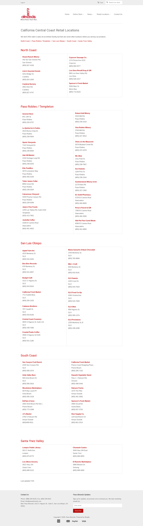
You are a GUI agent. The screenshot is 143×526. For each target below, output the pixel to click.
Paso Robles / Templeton (41, 41)
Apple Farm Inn (28, 251)
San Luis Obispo (58, 41)
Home (67, 14)
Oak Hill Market (28, 155)
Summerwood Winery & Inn (86, 182)
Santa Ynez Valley (85, 41)
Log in (23, 2)
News (89, 14)
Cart (101, 2)
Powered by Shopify (83, 517)
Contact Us (118, 14)
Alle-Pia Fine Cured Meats (85, 221)
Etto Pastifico (27, 168)
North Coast (25, 41)
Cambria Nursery (29, 84)
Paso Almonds (70, 517)
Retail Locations (103, 14)
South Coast (71, 41)
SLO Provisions (74, 320)
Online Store (78, 14)
